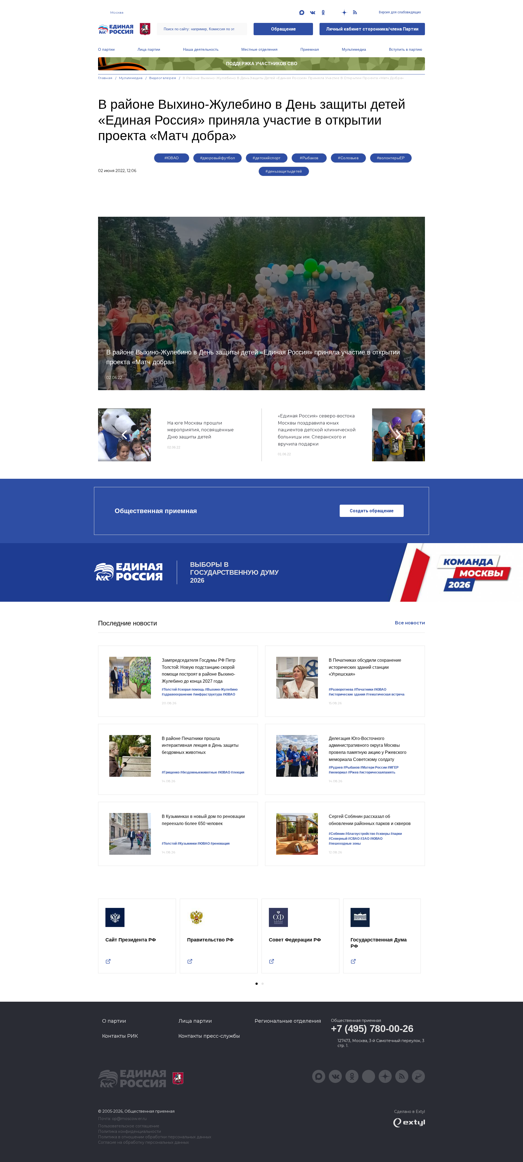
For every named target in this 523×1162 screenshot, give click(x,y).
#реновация (220, 843)
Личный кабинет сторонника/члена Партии (372, 29)
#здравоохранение (177, 694)
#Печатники (363, 689)
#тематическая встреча (385, 694)
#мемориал (338, 772)
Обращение (283, 29)
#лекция (237, 772)
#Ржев (353, 772)
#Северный (338, 839)
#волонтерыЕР (391, 158)
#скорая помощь (191, 689)
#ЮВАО (172, 158)
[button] (257, 984)
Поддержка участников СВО (261, 63)
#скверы (383, 834)
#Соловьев (348, 158)
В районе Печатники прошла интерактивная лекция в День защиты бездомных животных (200, 745)
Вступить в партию (405, 49)
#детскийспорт (266, 158)
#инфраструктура (207, 694)
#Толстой (169, 689)
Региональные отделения (288, 1021)
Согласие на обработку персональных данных (143, 1142)
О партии (106, 49)
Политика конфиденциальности (129, 1131)
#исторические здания (347, 694)
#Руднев (336, 767)
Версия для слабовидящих (399, 12)
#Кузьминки (187, 843)
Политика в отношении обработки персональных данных (154, 1137)
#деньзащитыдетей (284, 171)
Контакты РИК (120, 1036)
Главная (105, 78)
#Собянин (337, 834)
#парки (396, 834)
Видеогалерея (162, 78)
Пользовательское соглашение (128, 1126)
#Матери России (373, 767)
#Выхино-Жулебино (221, 689)
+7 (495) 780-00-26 (372, 1028)
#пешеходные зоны (345, 843)
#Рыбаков (309, 158)
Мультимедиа (354, 49)
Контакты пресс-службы (209, 1036)
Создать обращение (372, 510)
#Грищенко (171, 772)
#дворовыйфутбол (217, 158)
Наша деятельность (200, 49)
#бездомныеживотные (198, 772)
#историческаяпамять (377, 772)
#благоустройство (360, 834)
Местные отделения (259, 49)
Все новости (410, 622)
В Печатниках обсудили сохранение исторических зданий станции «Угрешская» (365, 667)
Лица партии (149, 49)
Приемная (309, 49)
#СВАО (354, 839)
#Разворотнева (341, 689)
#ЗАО (364, 839)
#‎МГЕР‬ (393, 767)
